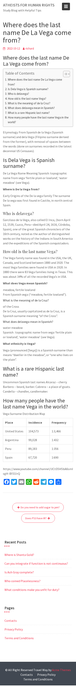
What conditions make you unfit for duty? (31, 590)
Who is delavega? (18, 94)
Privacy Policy (13, 629)
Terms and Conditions (19, 638)
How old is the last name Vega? (27, 98)
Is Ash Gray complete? (19, 572)
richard (30, 48)
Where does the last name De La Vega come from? (35, 82)
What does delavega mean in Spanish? (31, 108)
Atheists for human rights (28, 5)
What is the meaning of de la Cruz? (29, 103)
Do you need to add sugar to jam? (40, 507)
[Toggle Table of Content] (64, 74)
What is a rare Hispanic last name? (29, 113)
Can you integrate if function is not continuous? (36, 563)
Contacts (10, 621)
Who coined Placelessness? (22, 581)
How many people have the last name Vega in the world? (38, 120)
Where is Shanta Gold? (19, 555)
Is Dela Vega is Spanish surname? (28, 89)
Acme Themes (61, 670)
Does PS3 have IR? (36, 518)
